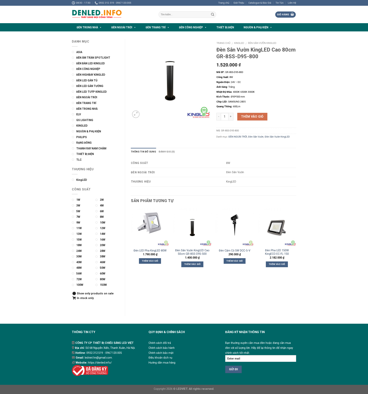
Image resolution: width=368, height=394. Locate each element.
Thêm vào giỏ (252, 116)
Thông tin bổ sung (143, 151)
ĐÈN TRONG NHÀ (87, 27)
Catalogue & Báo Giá (259, 2)
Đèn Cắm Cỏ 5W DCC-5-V (234, 250)
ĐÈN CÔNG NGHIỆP (191, 27)
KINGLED (239, 42)
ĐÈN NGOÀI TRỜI (121, 27)
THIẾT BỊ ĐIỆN (225, 27)
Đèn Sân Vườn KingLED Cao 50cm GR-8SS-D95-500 (192, 252)
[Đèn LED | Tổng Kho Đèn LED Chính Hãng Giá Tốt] (112, 14)
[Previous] (131, 240)
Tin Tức (280, 2)
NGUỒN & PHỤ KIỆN (256, 27)
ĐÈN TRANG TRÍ (156, 27)
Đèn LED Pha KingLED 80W (150, 250)
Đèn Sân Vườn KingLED (262, 42)
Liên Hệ (292, 2)
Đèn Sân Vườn (256, 136)
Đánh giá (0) (167, 151)
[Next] (296, 240)
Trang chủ (223, 2)
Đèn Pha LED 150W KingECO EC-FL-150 (277, 252)
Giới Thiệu (238, 2)
